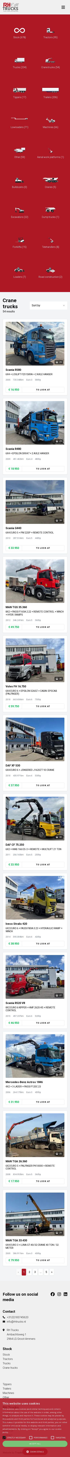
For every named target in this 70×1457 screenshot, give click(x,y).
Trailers (7, 1388)
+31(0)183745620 (17, 1317)
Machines (8, 1393)
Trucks (7, 1363)
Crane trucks (10, 1367)
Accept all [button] (35, 1443)
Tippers (7, 1384)
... (40, 1272)
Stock (6, 1354)
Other (6, 1397)
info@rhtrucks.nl (16, 1321)
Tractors (8, 1359)
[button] (35, 1451)
